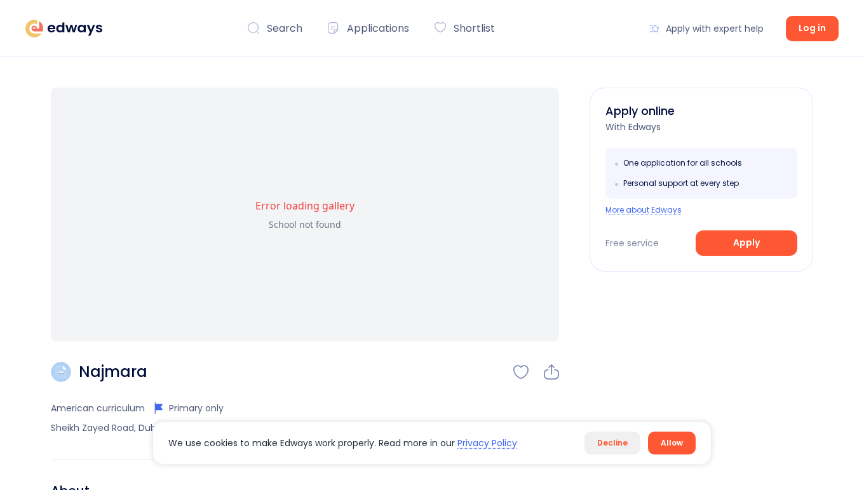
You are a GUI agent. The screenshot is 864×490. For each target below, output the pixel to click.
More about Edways (643, 210)
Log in (812, 28)
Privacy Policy (487, 443)
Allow (672, 442)
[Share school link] (551, 372)
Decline (612, 442)
